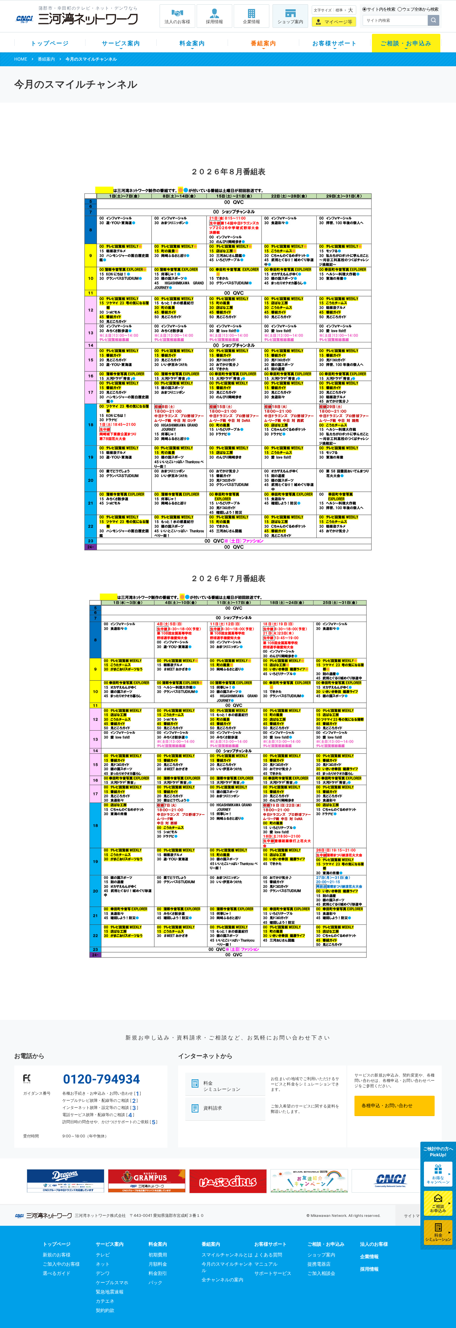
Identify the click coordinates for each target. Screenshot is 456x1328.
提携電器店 (319, 1264)
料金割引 (158, 1273)
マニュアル (266, 1264)
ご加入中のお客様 (61, 1264)
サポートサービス (272, 1273)
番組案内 (263, 43)
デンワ (103, 1273)
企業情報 (251, 21)
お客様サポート (334, 43)
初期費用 (158, 1254)
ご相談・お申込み (406, 43)
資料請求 (212, 1108)
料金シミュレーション (221, 1086)
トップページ (50, 43)
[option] (65, 1181)
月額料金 (158, 1264)
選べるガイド (57, 1273)
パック (155, 1282)
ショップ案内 (290, 21)
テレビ (103, 1254)
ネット (103, 1264)
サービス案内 (121, 43)
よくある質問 (268, 1254)
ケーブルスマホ (112, 1282)
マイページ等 (338, 22)
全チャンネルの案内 (222, 1279)
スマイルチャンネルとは (227, 1254)
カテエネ (105, 1301)
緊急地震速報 (110, 1292)
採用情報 (214, 21)
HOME (20, 59)
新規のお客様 (57, 1254)
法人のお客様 (177, 21)
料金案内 (192, 43)
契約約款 (105, 1310)
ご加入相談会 (321, 1273)
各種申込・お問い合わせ (387, 1105)
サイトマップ (416, 1215)
